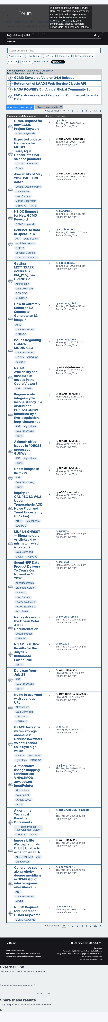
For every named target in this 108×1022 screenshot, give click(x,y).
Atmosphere (33, 521)
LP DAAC (20, 592)
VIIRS (18, 804)
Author (25, 61)
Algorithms (30, 426)
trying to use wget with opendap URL (28, 698)
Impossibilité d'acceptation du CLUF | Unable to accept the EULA (27, 846)
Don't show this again (16, 35)
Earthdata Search (25, 243)
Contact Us (98, 948)
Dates (11, 61)
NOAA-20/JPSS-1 (25, 601)
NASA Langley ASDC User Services (28, 953)
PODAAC (31, 556)
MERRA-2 (21, 298)
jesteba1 (64, 562)
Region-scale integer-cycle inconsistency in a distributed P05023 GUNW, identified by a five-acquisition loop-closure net (28, 408)
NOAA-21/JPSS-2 (25, 606)
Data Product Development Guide (28, 828)
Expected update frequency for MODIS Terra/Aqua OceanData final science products (27, 149)
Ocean (19, 168)
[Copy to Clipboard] (1, 1010)
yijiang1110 (65, 765)
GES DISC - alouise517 (72, 694)
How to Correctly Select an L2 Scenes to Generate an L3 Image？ (27, 312)
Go (48, 993)
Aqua (18, 324)
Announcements (24, 583)
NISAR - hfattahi (68, 393)
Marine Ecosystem (25, 201)
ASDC (18, 521)
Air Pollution (22, 283)
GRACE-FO (34, 755)
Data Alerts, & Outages (39, 71)
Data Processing (24, 329)
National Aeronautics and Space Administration (23, 956)
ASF (17, 238)
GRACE (19, 755)
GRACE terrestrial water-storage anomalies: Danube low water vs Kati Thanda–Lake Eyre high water (28, 739)
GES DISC (21, 293)
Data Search (31, 238)
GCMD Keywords (25, 133)
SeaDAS (20, 362)
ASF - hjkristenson (70, 367)
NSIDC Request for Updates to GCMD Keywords (27, 911)
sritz (61, 120)
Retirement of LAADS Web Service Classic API (50, 83)
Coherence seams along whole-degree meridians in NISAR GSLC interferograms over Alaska (28, 877)
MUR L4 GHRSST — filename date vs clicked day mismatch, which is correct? (27, 539)
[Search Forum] (98, 49)
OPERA (19, 248)
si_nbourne (66, 229)
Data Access (22, 191)
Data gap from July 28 (25, 672)
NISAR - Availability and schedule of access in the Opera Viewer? (26, 376)
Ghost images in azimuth (26, 471)
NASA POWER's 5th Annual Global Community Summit (56, 89)
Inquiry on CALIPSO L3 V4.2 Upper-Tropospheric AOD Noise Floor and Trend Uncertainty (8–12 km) (28, 504)
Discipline (32, 56)
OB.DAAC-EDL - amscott (74, 810)
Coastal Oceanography (28, 186)
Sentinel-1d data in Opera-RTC (27, 232)
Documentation (23, 633)
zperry (63, 531)
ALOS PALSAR (24, 857)
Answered (14, 56)
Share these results (47, 107)
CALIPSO (20, 525)
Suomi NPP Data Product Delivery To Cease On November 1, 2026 (27, 570)
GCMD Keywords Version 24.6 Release (44, 78)
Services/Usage (83, 56)
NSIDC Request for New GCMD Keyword (26, 215)
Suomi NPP (22, 611)
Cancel (38, 993)
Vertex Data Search (26, 257)
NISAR (28, 388)
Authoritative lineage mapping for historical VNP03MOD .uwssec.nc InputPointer (27, 776)
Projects (63, 56)
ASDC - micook (68, 492)
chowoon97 (66, 867)
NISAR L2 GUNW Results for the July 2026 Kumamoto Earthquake (27, 652)
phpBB (74, 951)
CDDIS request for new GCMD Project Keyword (28, 125)
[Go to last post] (66, 120)
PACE (33, 205)
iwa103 (63, 643)
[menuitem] (72, 943)
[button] (64, 111)
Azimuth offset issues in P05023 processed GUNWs (27, 447)
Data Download (24, 288)
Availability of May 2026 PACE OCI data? (28, 178)
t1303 (62, 726)
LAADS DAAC (23, 799)
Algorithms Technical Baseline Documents (23, 816)
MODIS (19, 163)
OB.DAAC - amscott (71, 138)
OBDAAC (32, 163)
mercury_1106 (67, 303)
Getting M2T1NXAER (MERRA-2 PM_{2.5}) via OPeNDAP (24, 271)
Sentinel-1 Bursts (25, 252)
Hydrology (21, 760)
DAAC (48, 56)
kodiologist (66, 262)
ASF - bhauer (67, 670)
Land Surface (23, 196)
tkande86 (64, 211)
